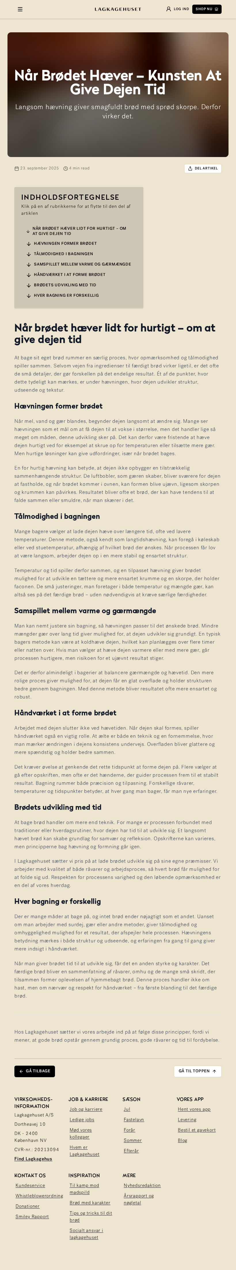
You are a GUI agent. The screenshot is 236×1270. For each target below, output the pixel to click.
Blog (182, 1140)
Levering (187, 1120)
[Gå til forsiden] (118, 9)
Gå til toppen (194, 1071)
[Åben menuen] (20, 9)
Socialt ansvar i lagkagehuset (86, 1234)
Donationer (28, 1206)
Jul (127, 1109)
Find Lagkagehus (33, 1159)
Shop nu (204, 9)
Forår (129, 1130)
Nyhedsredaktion (142, 1185)
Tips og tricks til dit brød (91, 1217)
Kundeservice (30, 1185)
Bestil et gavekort (197, 1130)
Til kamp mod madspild (84, 1189)
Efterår (131, 1151)
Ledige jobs (82, 1120)
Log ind (181, 9)
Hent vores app (194, 1109)
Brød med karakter (90, 1203)
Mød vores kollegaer (81, 1134)
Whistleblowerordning (39, 1196)
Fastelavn (134, 1120)
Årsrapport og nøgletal (139, 1199)
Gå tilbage (38, 1071)
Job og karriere (86, 1109)
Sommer (133, 1140)
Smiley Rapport (32, 1217)
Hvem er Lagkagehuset (85, 1151)
